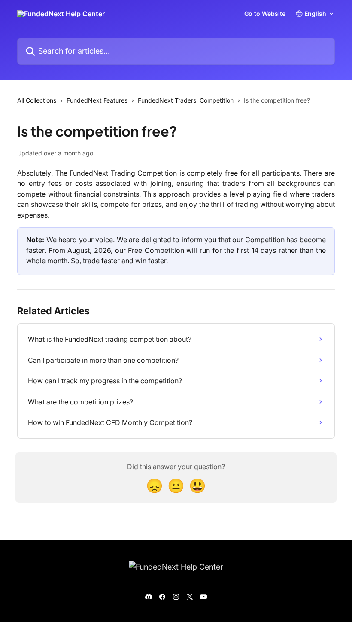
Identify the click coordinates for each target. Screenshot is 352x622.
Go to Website (264, 14)
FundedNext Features (97, 100)
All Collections (36, 100)
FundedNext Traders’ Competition (186, 100)
